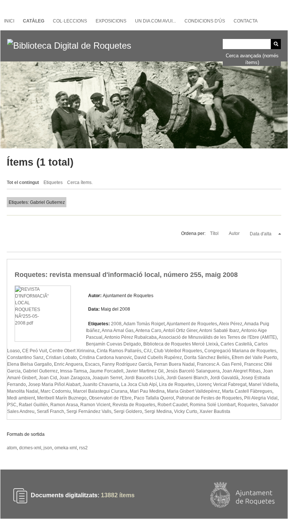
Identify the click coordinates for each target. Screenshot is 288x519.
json (48, 447)
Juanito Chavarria (100, 384)
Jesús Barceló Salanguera (193, 371)
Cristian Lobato (61, 357)
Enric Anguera (68, 364)
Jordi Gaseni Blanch (187, 377)
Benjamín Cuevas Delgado (113, 344)
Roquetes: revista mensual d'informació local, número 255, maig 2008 (126, 274)
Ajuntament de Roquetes (191, 323)
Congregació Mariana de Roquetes (240, 350)
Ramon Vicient (95, 404)
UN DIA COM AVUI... (155, 21)
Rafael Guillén (33, 404)
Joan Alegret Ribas (241, 371)
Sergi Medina (158, 411)
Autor (235, 233)
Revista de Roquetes (133, 404)
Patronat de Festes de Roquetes (209, 398)
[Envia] (276, 44)
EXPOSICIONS (111, 21)
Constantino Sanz (25, 357)
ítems (118, 495)
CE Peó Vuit (34, 350)
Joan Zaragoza (74, 377)
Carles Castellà (236, 344)
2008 (116, 323)
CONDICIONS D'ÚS (204, 21)
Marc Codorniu (55, 391)
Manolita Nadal (22, 391)
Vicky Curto (185, 411)
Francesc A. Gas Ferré (219, 364)
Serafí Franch (50, 411)
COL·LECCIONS (70, 21)
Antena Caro (148, 330)
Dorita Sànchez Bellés (207, 357)
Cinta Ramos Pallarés (119, 350)
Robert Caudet (173, 404)
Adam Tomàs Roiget (144, 323)
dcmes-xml (30, 447)
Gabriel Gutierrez (40, 371)
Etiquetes (53, 182)
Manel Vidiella (263, 384)
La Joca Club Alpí (139, 384)
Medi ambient (21, 398)
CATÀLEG (33, 21)
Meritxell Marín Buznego (62, 398)
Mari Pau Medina (147, 391)
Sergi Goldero (128, 411)
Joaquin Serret (107, 377)
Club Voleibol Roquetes (178, 350)
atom (12, 447)
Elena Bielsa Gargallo (29, 364)
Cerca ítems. (80, 182)
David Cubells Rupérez (158, 357)
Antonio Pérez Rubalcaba (130, 337)
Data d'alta (261, 233)
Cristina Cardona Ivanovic (105, 357)
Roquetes (248, 404)
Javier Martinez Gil (145, 371)
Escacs (92, 364)
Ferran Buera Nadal (174, 364)
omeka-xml (65, 447)
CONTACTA (246, 21)
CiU (148, 350)
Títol (215, 233)
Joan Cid (48, 377)
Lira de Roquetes (176, 384)
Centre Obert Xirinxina (71, 350)
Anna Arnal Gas (118, 330)
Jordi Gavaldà (224, 377)
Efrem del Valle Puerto (254, 357)
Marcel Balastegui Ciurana (100, 391)
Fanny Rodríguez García (127, 364)
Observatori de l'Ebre (110, 398)
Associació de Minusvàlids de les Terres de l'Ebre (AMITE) (218, 337)
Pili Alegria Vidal (261, 398)
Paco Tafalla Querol (154, 398)
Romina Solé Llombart (213, 404)
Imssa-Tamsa (73, 371)
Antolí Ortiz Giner (180, 330)
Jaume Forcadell (106, 371)
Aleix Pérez (230, 323)
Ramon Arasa (64, 404)
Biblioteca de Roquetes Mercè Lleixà (180, 344)
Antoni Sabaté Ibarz (219, 330)
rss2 (83, 447)
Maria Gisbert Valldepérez (193, 391)
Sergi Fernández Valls (88, 411)
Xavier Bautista (215, 411)
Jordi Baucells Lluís (144, 377)
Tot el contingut (23, 182)
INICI (9, 21)
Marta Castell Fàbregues (247, 391)
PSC (11, 404)
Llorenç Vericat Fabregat (221, 384)
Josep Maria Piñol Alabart (54, 384)
